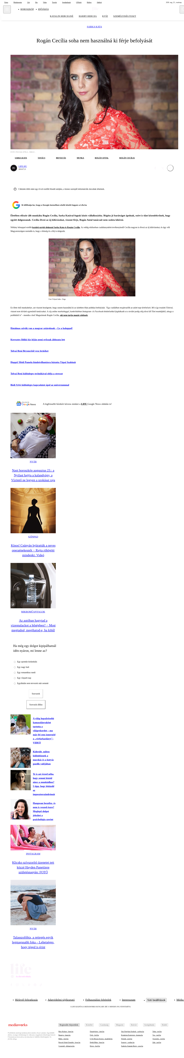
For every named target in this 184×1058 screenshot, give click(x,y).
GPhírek (78, 2)
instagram (33, 853)
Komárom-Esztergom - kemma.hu (132, 1035)
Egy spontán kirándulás (27, 662)
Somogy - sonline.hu (127, 1042)
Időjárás (43, 9)
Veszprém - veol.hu (158, 1039)
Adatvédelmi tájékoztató (61, 999)
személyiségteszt (124, 16)
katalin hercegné (61, 16)
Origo (6, 2)
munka (80, 158)
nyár (33, 461)
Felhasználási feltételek (98, 999)
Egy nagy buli (23, 667)
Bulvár (134, 1025)
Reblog (89, 2)
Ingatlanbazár (66, 2)
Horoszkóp (27, 9)
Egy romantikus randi (26, 672)
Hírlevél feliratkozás (26, 999)
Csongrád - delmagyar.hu (66, 1046)
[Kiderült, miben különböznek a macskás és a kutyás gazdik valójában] (21, 758)
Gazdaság (104, 1025)
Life (28, 2)
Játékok (99, 2)
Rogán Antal (102, 158)
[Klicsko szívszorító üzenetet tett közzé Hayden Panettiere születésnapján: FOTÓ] (33, 837)
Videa (45, 2)
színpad (33, 536)
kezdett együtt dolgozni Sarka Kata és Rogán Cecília (56, 227)
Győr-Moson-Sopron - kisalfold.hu (101, 1039)
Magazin (119, 1025)
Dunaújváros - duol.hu (97, 1031)
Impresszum (128, 999)
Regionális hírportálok (69, 1025)
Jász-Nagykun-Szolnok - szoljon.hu (132, 1031)
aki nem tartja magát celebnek (74, 315)
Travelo (54, 2)
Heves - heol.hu (95, 1046)
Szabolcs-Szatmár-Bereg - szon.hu (132, 1046)
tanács (41, 158)
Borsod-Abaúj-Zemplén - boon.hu (69, 1042)
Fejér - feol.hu (94, 1035)
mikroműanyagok (33, 611)
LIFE (84, 404)
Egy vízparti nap (24, 678)
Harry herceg (88, 16)
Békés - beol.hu (63, 1039)
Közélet (89, 1025)
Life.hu (23, 166)
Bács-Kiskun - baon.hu (65, 1031)
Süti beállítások (156, 1000)
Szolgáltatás (149, 1025)
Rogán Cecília (127, 158)
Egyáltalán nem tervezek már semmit (32, 683)
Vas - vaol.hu (156, 1035)
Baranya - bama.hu (64, 1035)
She (36, 2)
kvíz (105, 16)
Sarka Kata (94, 27)
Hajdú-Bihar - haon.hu (97, 1042)
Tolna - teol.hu (157, 1031)
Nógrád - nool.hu (126, 1039)
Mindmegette (17, 2)
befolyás (61, 158)
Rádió (164, 1025)
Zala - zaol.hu (156, 1042)
